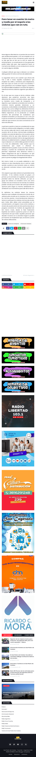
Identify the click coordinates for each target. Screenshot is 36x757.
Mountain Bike (6, 716)
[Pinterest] (15, 228)
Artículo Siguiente (28, 275)
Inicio (3, 16)
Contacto (24, 754)
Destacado (7, 635)
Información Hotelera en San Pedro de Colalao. (22, 648)
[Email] (23, 228)
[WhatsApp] (19, 228)
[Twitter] (12, 228)
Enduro (4, 707)
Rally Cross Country (7, 721)
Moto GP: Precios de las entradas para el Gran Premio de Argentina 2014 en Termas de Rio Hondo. (22, 672)
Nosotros (17, 754)
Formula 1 (4, 709)
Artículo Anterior (7, 275)
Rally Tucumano (6, 728)
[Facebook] (8, 228)
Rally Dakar (5, 723)
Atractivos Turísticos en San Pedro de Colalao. (21, 664)
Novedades (18, 635)
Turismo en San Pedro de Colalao (11, 731)
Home (10, 754)
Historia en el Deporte (12, 16)
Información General (26, 223)
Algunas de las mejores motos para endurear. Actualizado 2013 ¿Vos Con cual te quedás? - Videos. (21, 640)
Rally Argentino (6, 719)
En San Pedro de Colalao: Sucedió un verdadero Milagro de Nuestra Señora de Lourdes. (22, 656)
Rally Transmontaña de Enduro (10, 726)
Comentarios (29, 635)
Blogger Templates (24, 752)
